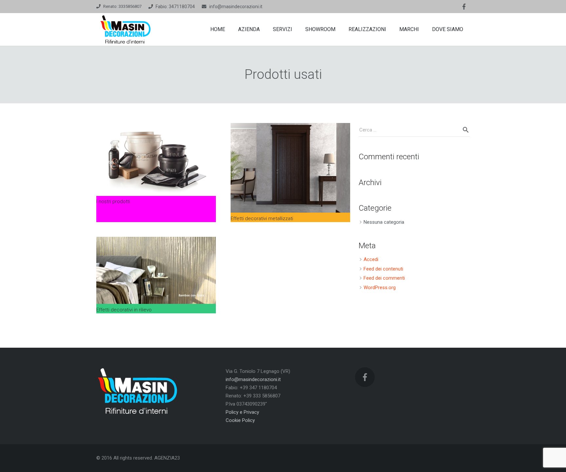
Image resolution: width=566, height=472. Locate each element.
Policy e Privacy (242, 412)
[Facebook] (464, 6)
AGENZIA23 (167, 458)
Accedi (371, 259)
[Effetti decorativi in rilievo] (156, 270)
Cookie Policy (240, 420)
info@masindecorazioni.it (235, 6)
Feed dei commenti (384, 278)
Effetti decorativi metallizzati (262, 218)
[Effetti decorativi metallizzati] (290, 168)
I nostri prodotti (113, 201)
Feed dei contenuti (383, 269)
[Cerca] (466, 130)
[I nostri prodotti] (156, 159)
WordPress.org (380, 287)
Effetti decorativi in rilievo (124, 310)
